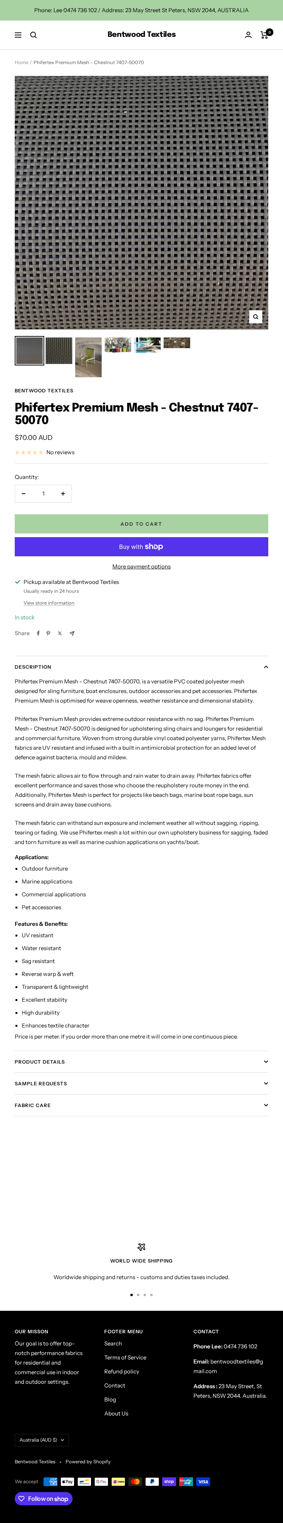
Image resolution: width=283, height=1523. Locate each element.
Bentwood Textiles (44, 390)
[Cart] (264, 35)
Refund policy (121, 1371)
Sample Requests (41, 1083)
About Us (116, 1413)
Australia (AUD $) (38, 1440)
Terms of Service (125, 1357)
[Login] (248, 35)
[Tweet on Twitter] (60, 633)
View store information (49, 603)
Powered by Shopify (88, 1461)
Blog (110, 1399)
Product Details (40, 1062)
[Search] (33, 35)
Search (113, 1343)
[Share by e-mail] (72, 633)
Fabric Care (33, 1105)
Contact (114, 1385)
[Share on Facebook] (38, 633)
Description (33, 667)
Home (21, 62)
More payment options (141, 566)
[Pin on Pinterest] (48, 633)
